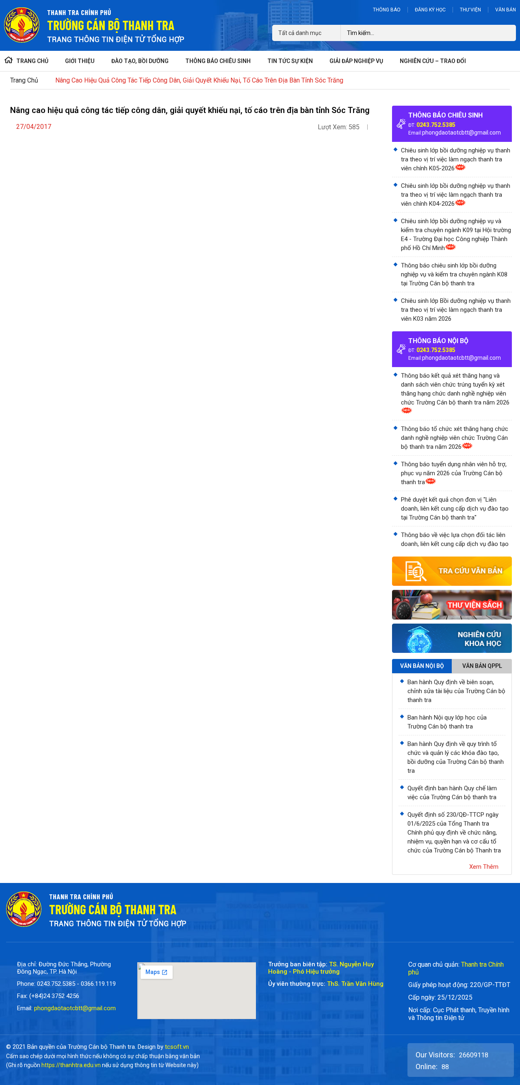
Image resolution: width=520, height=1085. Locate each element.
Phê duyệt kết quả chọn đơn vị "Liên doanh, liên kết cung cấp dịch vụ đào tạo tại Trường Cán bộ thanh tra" (455, 508)
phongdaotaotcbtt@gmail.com (461, 132)
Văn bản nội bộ (422, 666)
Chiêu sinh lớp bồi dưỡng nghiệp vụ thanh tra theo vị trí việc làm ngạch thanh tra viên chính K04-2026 (455, 194)
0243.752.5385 (435, 125)
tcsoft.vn (177, 1046)
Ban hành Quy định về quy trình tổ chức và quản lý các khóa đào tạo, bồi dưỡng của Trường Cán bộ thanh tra (455, 757)
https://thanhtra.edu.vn (71, 1065)
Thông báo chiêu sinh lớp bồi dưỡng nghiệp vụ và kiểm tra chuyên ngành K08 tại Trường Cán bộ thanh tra (454, 274)
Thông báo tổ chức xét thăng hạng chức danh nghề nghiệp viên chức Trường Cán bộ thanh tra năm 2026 (454, 437)
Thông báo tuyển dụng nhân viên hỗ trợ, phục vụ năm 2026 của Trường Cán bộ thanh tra (454, 473)
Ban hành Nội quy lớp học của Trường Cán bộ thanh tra (447, 722)
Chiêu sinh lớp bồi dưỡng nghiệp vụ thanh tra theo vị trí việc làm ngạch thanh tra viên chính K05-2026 (455, 159)
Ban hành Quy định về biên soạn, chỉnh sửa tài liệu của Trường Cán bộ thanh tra (456, 691)
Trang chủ (24, 80)
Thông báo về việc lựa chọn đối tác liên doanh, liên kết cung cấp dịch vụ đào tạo (455, 539)
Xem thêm (483, 866)
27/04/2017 (33, 126)
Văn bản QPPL (482, 666)
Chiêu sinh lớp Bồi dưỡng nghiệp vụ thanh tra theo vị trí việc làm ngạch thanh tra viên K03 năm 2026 (456, 309)
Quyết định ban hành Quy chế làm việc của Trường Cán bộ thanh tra (452, 793)
